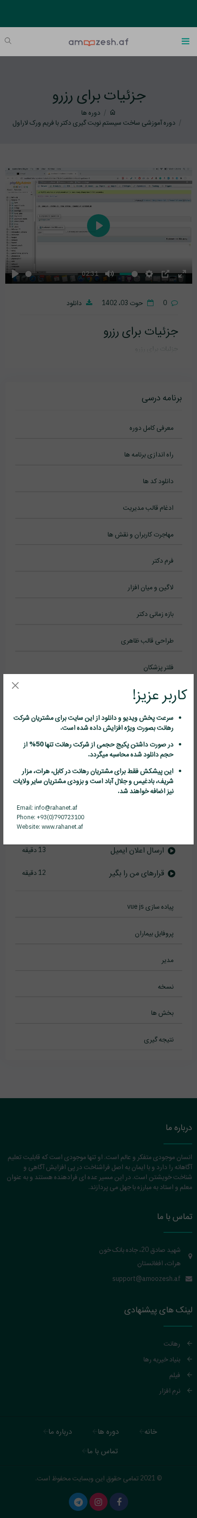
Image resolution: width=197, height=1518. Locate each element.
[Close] (15, 686)
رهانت (164, 727)
